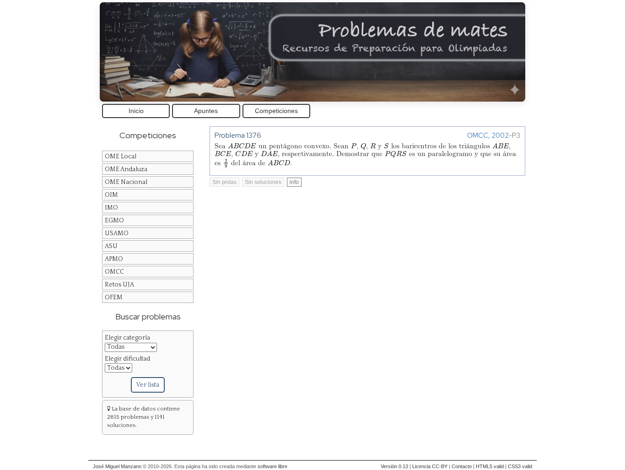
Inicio (136, 110)
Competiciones (276, 110)
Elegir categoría (127, 337)
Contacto (462, 466)
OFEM (114, 297)
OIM (111, 195)
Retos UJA (119, 284)
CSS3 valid (520, 466)
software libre (272, 466)
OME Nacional (126, 182)
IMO (111, 207)
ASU (111, 246)
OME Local (120, 156)
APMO (114, 259)
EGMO (114, 220)
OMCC (114, 272)
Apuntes (206, 110)
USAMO (117, 233)
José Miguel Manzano (117, 466)
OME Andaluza (126, 169)
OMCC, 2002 (488, 135)
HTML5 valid (490, 466)
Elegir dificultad (127, 358)
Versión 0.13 (394, 466)
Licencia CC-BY (429, 466)
